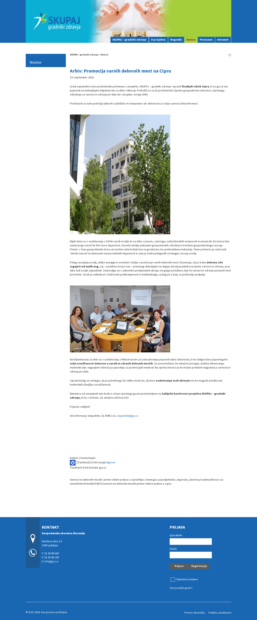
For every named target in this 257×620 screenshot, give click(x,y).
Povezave (206, 39)
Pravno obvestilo (194, 612)
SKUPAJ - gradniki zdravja (129, 39)
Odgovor (110, 462)
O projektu (158, 39)
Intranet (222, 39)
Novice (191, 39)
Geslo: (173, 548)
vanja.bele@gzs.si (127, 415)
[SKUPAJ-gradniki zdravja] (128, 21)
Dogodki (176, 39)
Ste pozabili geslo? (181, 588)
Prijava (179, 566)
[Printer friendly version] (229, 54)
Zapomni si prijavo (187, 579)
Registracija (199, 566)
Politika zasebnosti (219, 612)
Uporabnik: (176, 535)
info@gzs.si (51, 561)
